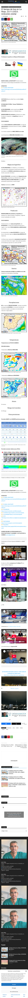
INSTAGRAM (7, 521)
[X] (5, 19)
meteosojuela (5, 16)
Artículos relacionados (6, 767)
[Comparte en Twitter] (5, 720)
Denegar (14, 988)
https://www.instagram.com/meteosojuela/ (11, 523)
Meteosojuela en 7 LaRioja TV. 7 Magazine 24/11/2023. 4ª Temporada (21, 746)
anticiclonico (9, 727)
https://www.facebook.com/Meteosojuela (11, 511)
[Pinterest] (8, 19)
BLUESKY (6, 524)
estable (17, 727)
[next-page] (4, 789)
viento (7, 729)
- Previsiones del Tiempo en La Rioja (19, 4)
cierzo (14, 727)
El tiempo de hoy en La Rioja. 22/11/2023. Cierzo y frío (7, 745)
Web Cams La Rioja (8, 675)
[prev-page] (2, 789)
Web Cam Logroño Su (18, 675)
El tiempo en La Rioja (8, 4)
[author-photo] (14, 758)
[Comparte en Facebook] (2, 720)
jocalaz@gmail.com (10, 535)
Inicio (2, 4)
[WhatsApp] (11, 19)
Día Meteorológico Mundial (14, 626)
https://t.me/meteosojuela (16, 514)
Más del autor (16, 767)
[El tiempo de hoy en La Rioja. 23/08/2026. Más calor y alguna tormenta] (4, 772)
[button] (26, 971)
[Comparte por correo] (7, 720)
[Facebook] (2, 19)
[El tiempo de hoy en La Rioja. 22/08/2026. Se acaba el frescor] (4, 778)
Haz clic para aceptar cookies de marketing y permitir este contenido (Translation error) (14, 814)
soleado (3, 729)
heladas (21, 727)
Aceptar (14, 984)
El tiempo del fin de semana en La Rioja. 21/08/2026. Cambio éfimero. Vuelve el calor (17, 784)
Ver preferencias (14, 991)
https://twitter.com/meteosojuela (16, 512)
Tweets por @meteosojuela (14, 814)
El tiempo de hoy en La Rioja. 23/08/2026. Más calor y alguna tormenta (16, 772)
